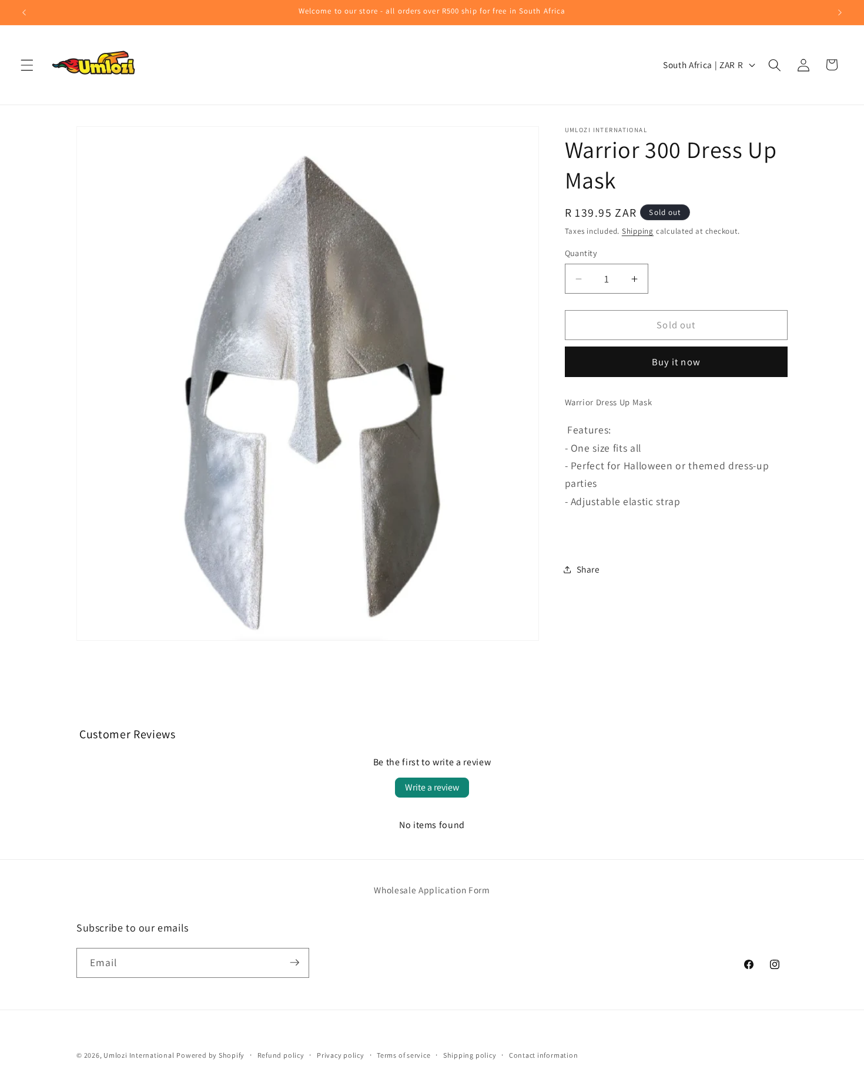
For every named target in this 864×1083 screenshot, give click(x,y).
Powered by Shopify (210, 1055)
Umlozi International (138, 1055)
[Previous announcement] (24, 12)
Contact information (543, 1055)
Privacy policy (340, 1055)
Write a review (432, 787)
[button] (27, 65)
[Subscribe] (294, 962)
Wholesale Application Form (432, 890)
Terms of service (403, 1055)
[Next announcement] (840, 12)
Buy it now (676, 362)
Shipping (638, 232)
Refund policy (280, 1055)
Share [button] (588, 569)
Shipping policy (470, 1055)
